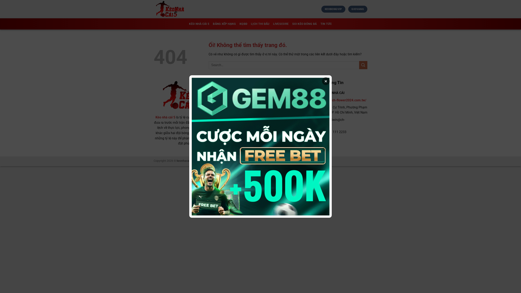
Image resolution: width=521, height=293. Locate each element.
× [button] (325, 81)
